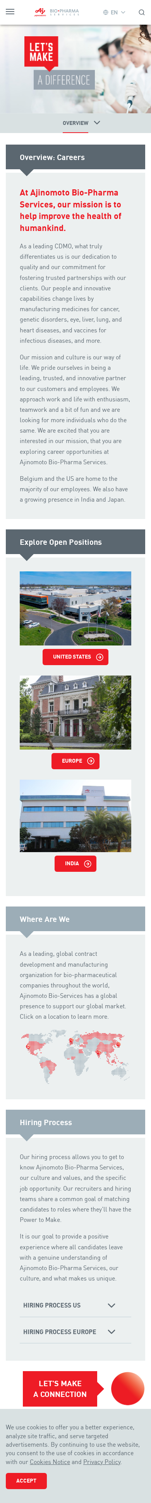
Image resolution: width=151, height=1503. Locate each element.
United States (72, 656)
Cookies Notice (50, 1462)
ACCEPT (26, 1480)
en (114, 12)
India (72, 863)
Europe (72, 760)
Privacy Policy (101, 1462)
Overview (75, 123)
